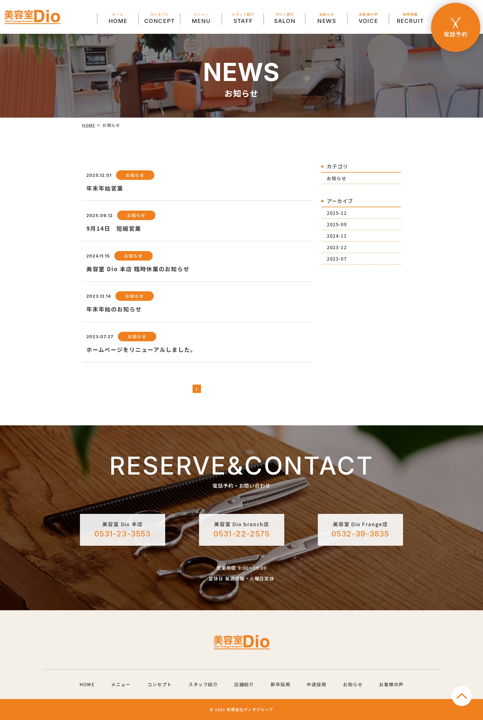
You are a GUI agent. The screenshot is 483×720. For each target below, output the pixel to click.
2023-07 (337, 258)
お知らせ (336, 178)
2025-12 (337, 212)
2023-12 (337, 247)
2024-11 (337, 235)
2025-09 (337, 224)
